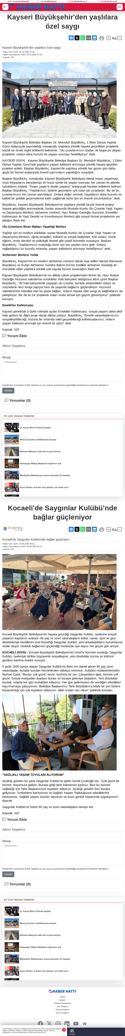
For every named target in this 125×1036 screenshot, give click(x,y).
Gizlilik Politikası (62, 1010)
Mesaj (6, 357)
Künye (62, 997)
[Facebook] (40, 1024)
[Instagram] (58, 1024)
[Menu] (120, 7)
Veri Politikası (62, 1006)
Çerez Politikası (62, 1013)
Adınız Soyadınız (13, 345)
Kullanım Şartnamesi (62, 1003)
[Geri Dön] (5, 7)
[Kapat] (64, 1030)
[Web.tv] (85, 1024)
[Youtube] (76, 1024)
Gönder (8, 390)
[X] (49, 1024)
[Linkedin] (67, 1024)
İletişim (62, 1000)
